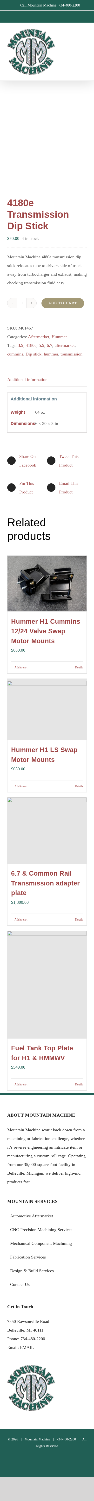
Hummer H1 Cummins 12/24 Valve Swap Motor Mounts (45, 631)
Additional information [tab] (27, 379)
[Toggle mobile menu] (85, 36)
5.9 (41, 345)
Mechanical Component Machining (41, 1243)
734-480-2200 (32, 1338)
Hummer (59, 336)
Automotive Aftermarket (31, 1216)
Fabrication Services (28, 1257)
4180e (31, 345)
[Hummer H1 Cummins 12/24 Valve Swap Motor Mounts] (47, 583)
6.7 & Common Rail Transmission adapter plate (45, 883)
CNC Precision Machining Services (41, 1229)
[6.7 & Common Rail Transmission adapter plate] (47, 830)
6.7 (49, 345)
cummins (15, 354)
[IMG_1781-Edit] (47, 133)
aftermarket (65, 345)
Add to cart (62, 303)
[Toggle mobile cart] (76, 36)
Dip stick (33, 354)
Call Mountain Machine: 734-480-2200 (50, 5)
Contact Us (20, 1284)
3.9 (20, 345)
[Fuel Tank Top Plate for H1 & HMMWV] (47, 985)
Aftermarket (38, 336)
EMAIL (27, 1347)
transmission (71, 354)
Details (79, 667)
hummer (51, 354)
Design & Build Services (32, 1270)
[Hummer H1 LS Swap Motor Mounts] (47, 709)
